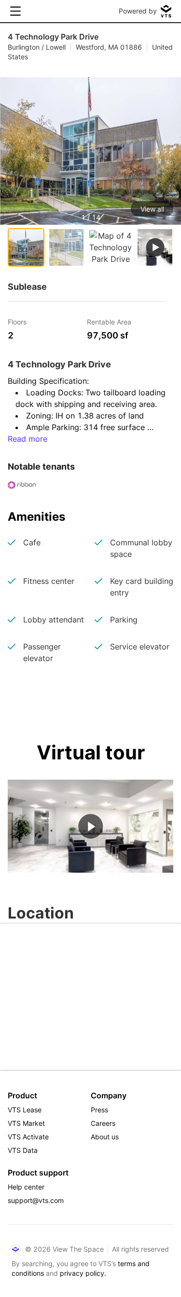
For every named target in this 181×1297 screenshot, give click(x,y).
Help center (26, 1187)
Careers (103, 1123)
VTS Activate (28, 1137)
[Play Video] (90, 826)
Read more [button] (27, 439)
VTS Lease (25, 1110)
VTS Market (26, 1123)
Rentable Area (109, 321)
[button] (90, 173)
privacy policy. (83, 1273)
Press (99, 1110)
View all (152, 209)
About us (105, 1137)
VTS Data (23, 1150)
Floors (17, 321)
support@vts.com (36, 1200)
